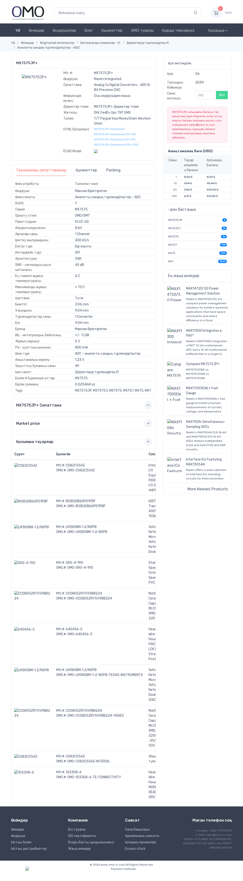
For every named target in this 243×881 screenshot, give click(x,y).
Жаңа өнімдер (79, 849)
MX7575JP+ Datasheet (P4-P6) (115, 134)
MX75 (171, 253)
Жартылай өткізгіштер (57, 43)
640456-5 (74, 629)
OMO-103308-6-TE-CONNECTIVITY (94, 777)
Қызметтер (111, 30)
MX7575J (174, 228)
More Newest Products (207, 489)
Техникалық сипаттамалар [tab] (41, 170)
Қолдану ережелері (140, 842)
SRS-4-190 (74, 563)
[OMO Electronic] (28, 12)
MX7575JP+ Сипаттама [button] (38, 405)
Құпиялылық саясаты (142, 836)
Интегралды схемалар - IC (100, 43)
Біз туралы (77, 829)
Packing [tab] (113, 170)
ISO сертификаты (82, 836)
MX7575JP (175, 220)
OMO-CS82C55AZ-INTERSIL (88, 761)
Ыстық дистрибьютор (29, 849)
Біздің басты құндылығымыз (91, 842)
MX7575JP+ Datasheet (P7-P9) (115, 139)
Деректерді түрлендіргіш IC (147, 43)
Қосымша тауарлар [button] (34, 441)
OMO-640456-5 (79, 634)
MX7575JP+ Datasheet (109, 129)
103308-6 (74, 772)
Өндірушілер (64, 30)
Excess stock (135, 849)
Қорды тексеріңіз (178, 30)
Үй (17, 30)
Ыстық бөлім (21, 842)
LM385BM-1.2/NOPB (81, 527)
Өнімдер (36, 30)
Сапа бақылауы (137, 829)
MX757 (172, 244)
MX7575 (173, 236)
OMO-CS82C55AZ (81, 470)
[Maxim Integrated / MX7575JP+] (34, 77)
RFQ (222, 95)
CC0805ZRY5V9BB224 (84, 593)
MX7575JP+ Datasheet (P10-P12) (116, 144)
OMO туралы (142, 30)
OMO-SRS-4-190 (80, 568)
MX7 (170, 261)
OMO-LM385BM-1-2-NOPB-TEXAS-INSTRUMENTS (105, 675)
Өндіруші (18, 836)
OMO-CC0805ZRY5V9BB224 (89, 598)
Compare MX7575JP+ (203, 364)
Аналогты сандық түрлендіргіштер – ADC (48, 47)
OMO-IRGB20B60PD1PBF (86, 506)
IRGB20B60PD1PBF (81, 501)
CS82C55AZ (75, 465)
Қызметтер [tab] (86, 170)
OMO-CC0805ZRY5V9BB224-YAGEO (95, 716)
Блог (88, 30)
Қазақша (216, 30)
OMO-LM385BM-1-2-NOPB (87, 532)
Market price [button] (28, 423)
